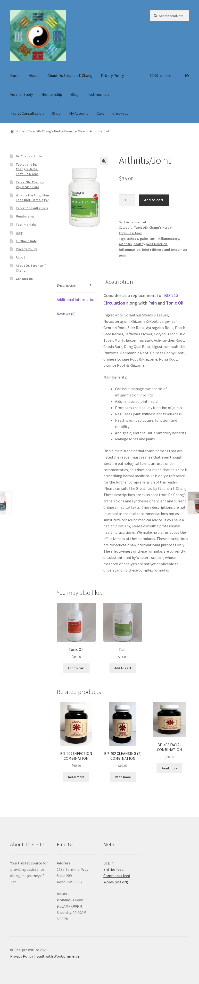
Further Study (21, 94)
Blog (75, 94)
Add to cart (154, 199)
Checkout (120, 113)
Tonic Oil (174, 303)
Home (15, 75)
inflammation (129, 249)
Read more (76, 777)
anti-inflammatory (164, 238)
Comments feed (116, 875)
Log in (108, 863)
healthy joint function (150, 244)
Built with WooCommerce (57, 956)
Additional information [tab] (76, 299)
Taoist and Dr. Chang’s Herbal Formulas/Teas (27, 169)
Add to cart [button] (76, 668)
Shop (56, 113)
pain (122, 255)
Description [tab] (66, 285)
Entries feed (113, 869)
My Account (78, 113)
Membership (51, 94)
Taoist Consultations (32, 208)
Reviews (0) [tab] (66, 313)
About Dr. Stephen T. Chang (70, 75)
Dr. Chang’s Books (29, 156)
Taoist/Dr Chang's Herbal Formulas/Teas (57, 131)
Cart (100, 113)
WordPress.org (115, 881)
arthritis (125, 244)
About (34, 75)
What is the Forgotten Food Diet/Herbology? (32, 197)
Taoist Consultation (27, 113)
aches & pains (138, 238)
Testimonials (98, 94)
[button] (104, 161)
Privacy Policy (112, 75)
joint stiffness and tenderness (165, 249)
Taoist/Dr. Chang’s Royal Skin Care (30, 184)
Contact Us (24, 278)
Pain (152, 303)
